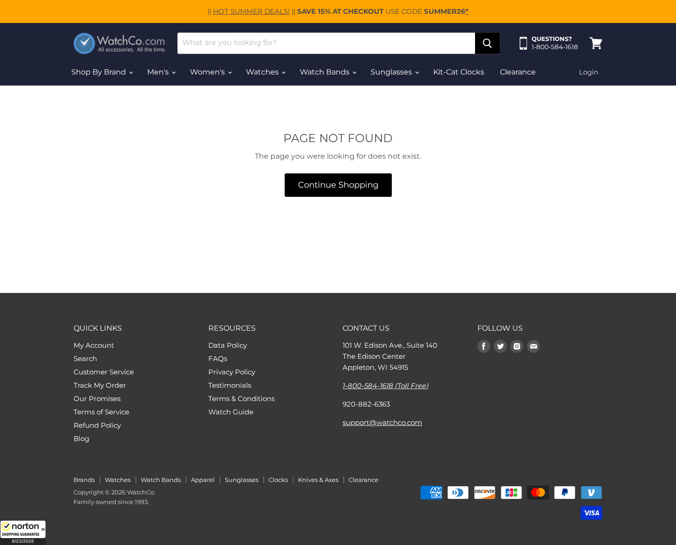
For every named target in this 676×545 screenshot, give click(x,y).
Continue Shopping (338, 185)
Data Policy (227, 345)
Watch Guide (230, 411)
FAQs (217, 358)
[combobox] (326, 43)
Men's (159, 72)
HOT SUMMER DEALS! (251, 11)
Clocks (278, 479)
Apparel (203, 479)
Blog (81, 438)
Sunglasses (392, 72)
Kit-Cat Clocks (458, 72)
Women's (208, 72)
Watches (263, 72)
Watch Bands (325, 72)
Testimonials (229, 385)
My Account (94, 345)
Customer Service (104, 371)
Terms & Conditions (241, 398)
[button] (23, 532)
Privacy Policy (231, 371)
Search (85, 358)
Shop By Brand (99, 72)
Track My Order (100, 385)
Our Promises (97, 398)
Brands (84, 479)
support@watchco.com (382, 422)
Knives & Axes (318, 479)
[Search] (487, 43)
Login (588, 72)
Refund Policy (97, 425)
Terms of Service (101, 411)
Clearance (518, 72)
